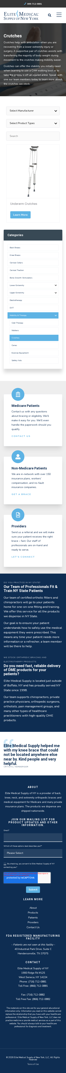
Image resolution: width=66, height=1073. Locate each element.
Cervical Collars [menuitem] (16, 262)
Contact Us (21, 436)
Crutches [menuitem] (15, 337)
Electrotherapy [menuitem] (16, 300)
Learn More (20, 215)
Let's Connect (23, 556)
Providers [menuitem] (33, 922)
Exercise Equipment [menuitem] (20, 352)
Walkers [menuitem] (15, 330)
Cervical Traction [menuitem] (17, 270)
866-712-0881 (34, 4)
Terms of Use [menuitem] (33, 1064)
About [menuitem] (33, 908)
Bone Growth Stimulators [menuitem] (21, 277)
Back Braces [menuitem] (15, 247)
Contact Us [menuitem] (33, 927)
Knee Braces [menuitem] (15, 255)
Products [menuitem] (33, 912)
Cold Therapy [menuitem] (17, 322)
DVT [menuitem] (12, 307)
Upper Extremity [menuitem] (17, 292)
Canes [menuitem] (14, 345)
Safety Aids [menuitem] (17, 360)
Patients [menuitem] (33, 917)
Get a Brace (21, 494)
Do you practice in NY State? (22, 582)
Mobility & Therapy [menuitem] (18, 315)
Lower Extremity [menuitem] (17, 285)
